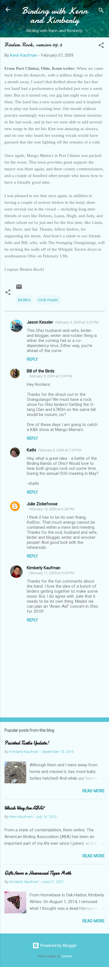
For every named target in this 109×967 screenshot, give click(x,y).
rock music (48, 299)
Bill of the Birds (40, 371)
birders (24, 299)
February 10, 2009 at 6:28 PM (51, 509)
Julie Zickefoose (42, 503)
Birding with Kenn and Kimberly (54, 15)
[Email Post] (19, 288)
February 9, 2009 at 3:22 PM (76, 322)
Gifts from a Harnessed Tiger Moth (37, 873)
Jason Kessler (40, 322)
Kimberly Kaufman (43, 567)
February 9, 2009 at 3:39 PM (50, 376)
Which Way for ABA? (24, 808)
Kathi (31, 450)
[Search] (101, 11)
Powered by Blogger (58, 945)
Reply (32, 359)
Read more (93, 790)
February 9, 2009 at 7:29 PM (59, 450)
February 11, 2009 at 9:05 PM (51, 573)
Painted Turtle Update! (26, 742)
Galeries (66, 956)
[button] (101, 46)
